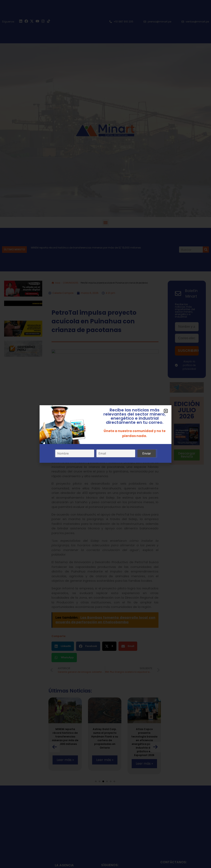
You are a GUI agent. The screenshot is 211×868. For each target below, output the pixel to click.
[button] (165, 410)
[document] (105, 434)
